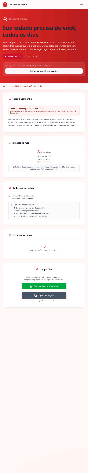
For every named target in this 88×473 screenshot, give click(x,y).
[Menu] (81, 4)
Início (5, 86)
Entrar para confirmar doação (44, 71)
